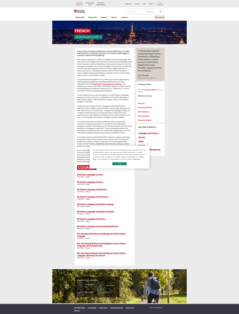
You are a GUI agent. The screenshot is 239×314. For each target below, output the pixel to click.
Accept (119, 163)
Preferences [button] (136, 159)
